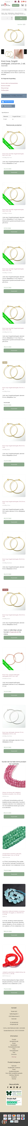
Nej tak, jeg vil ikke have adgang (21, 570)
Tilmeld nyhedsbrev (20, 567)
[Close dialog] (26, 555)
